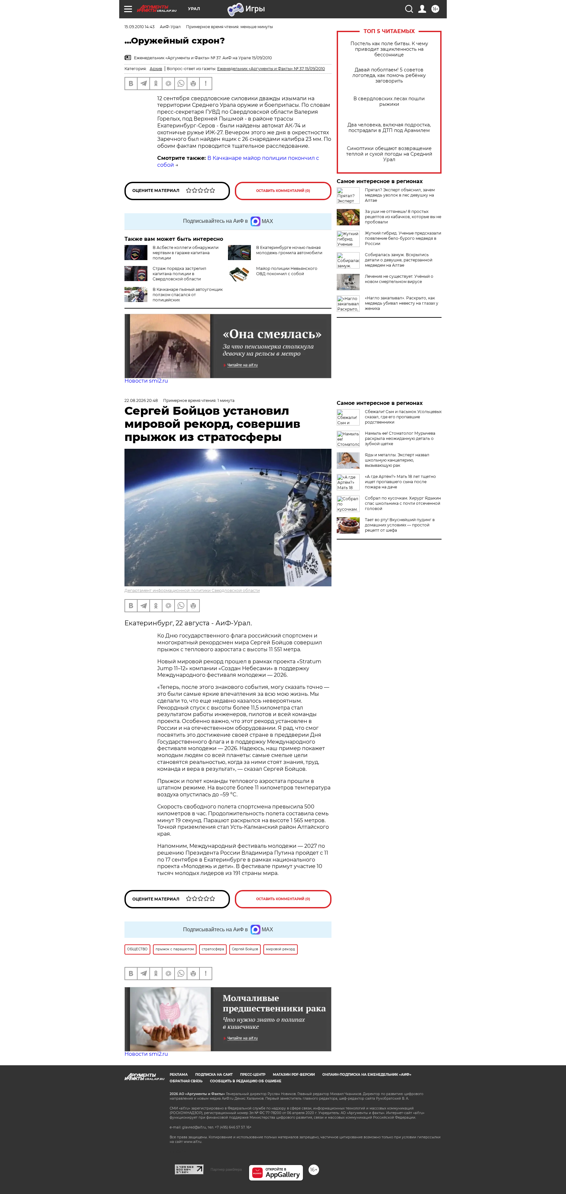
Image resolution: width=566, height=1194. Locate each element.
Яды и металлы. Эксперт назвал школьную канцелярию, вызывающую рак (397, 460)
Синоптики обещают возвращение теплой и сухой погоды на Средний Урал (389, 154)
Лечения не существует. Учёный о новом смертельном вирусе (399, 279)
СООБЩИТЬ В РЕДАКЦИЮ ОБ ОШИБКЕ (245, 1081)
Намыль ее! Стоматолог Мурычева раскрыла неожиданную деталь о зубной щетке (400, 438)
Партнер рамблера (226, 1169)
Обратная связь (186, 1081)
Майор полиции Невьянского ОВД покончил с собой (286, 271)
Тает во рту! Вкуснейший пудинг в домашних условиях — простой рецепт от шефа (400, 525)
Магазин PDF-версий (294, 1074)
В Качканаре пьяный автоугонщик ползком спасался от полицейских (188, 294)
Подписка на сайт (214, 1074)
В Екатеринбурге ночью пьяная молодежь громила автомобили (289, 250)
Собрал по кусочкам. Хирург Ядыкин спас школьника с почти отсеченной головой (403, 503)
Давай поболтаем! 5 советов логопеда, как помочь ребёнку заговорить (389, 75)
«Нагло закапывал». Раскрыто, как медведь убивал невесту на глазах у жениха (401, 303)
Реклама (179, 1074)
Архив (156, 68)
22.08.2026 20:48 (141, 400)
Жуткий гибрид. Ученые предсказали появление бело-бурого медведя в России (403, 238)
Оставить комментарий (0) (283, 191)
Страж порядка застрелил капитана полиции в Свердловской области (179, 273)
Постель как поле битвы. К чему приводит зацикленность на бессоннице (389, 49)
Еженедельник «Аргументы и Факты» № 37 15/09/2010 (271, 68)
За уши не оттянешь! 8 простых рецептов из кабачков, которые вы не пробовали (403, 216)
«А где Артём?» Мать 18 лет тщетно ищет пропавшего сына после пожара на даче (400, 481)
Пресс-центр (252, 1074)
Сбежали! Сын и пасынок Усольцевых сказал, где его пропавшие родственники (403, 417)
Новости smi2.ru (146, 381)
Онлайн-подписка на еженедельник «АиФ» (366, 1074)
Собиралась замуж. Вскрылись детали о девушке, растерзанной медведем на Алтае (398, 260)
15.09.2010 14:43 (139, 26)
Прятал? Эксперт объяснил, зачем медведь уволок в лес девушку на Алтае (400, 195)
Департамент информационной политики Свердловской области (192, 590)
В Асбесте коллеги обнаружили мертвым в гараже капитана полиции (185, 252)
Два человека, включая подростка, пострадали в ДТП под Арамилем (389, 127)
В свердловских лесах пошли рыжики (389, 101)
